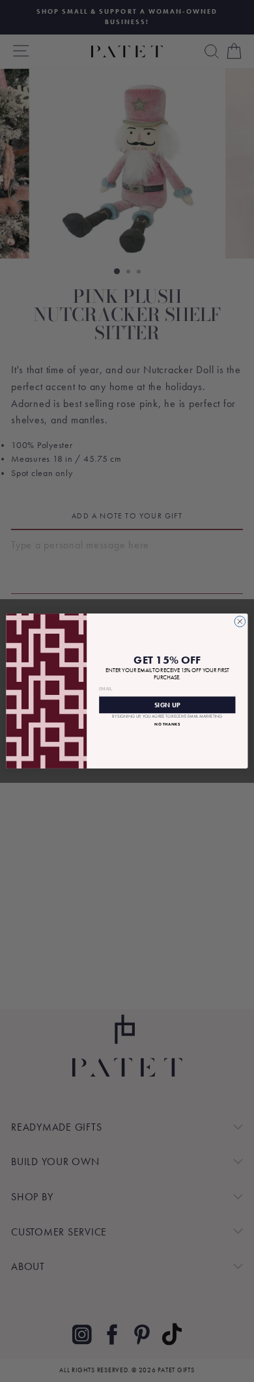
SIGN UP (167, 705)
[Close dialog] (240, 621)
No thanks (167, 724)
